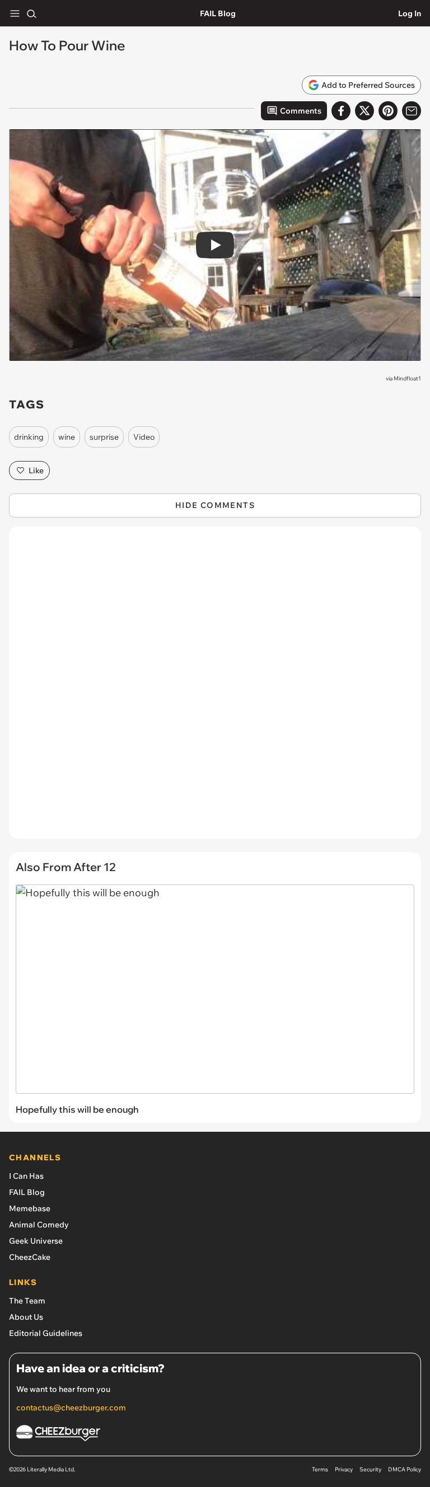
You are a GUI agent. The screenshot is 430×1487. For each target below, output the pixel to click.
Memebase (29, 1208)
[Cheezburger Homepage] (215, 1434)
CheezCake (29, 1257)
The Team (27, 1301)
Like (36, 470)
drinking (29, 437)
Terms (320, 1469)
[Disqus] (215, 688)
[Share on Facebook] (340, 110)
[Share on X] (364, 110)
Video (144, 437)
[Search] (31, 13)
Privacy (344, 1469)
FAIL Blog (218, 13)
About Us (26, 1317)
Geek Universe (36, 1241)
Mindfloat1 (407, 378)
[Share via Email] (411, 110)
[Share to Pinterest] (388, 110)
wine (66, 437)
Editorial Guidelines (45, 1333)
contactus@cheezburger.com (71, 1408)
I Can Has (26, 1176)
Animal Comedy (39, 1225)
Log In (409, 13)
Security (370, 1469)
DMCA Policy (404, 1469)
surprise (104, 437)
